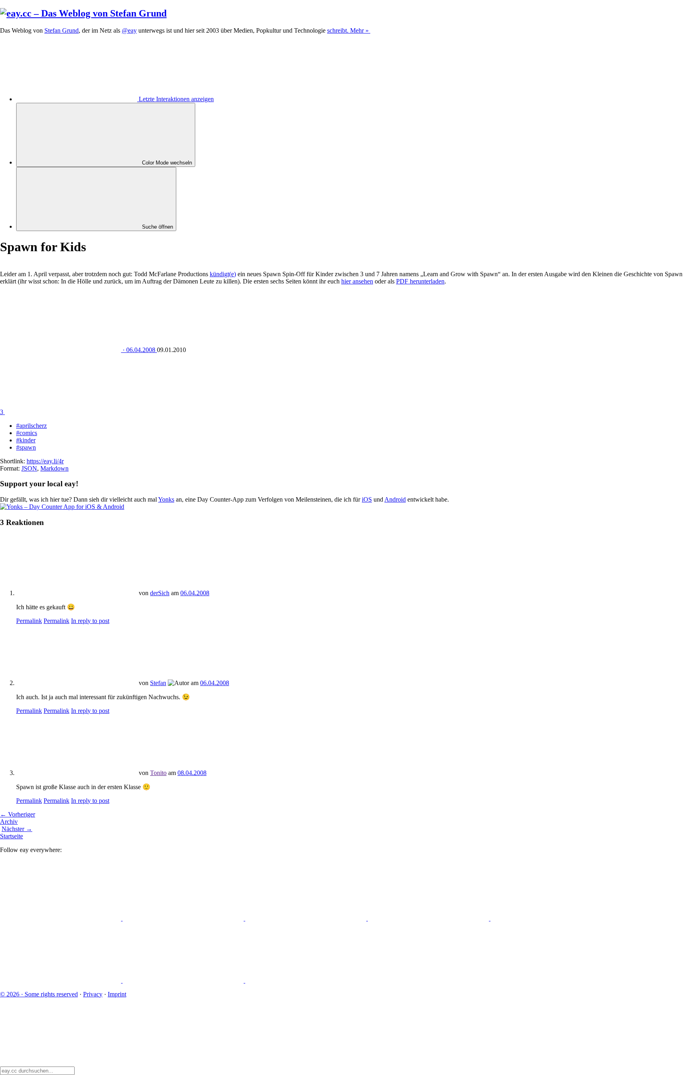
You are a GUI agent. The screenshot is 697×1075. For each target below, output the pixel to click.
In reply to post (90, 620)
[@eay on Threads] (429, 918)
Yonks (166, 499)
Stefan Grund (61, 30)
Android (395, 499)
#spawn (26, 447)
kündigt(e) (223, 274)
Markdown (54, 468)
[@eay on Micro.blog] (306, 918)
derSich (159, 593)
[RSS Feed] (305, 980)
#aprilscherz (31, 425)
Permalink (29, 620)
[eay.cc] (83, 13)
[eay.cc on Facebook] (61, 980)
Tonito (158, 772)
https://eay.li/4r (45, 461)
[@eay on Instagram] (550, 918)
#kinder (25, 440)
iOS (367, 499)
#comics (26, 432)
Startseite (11, 836)
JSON (29, 468)
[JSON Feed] (184, 980)
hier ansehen (357, 281)
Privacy (92, 994)
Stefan (158, 682)
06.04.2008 (194, 593)
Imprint (117, 994)
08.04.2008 (192, 772)
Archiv (9, 821)
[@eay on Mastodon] (61, 918)
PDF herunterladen (420, 281)
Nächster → (17, 828)
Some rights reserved (39, 994)
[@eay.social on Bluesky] (184, 918)
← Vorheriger (17, 814)
